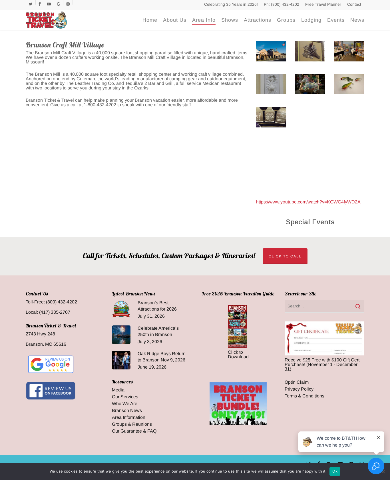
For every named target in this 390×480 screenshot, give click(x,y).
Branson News (127, 410)
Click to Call (285, 256)
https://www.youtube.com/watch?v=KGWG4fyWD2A (308, 201)
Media (118, 390)
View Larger (270, 45)
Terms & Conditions (304, 396)
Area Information (128, 417)
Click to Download (238, 354)
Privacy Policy (299, 389)
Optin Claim (297, 382)
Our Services (125, 397)
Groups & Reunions (132, 424)
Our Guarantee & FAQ (134, 431)
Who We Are (124, 403)
